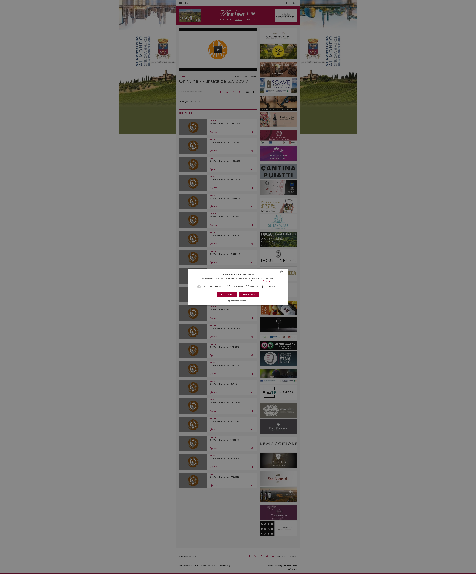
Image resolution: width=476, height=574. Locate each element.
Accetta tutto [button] (227, 294)
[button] (238, 300)
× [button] (285, 272)
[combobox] (281, 271)
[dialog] (238, 287)
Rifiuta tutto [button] (249, 294)
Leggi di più (267, 281)
